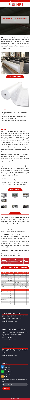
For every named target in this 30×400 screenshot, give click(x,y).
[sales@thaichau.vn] (10, 1)
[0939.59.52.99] (13, 1)
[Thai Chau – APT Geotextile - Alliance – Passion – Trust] (15, 4)
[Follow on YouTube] (6, 376)
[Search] (1, 4)
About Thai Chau (7, 365)
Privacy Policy (7, 374)
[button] (28, 4)
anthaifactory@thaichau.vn (11, 321)
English (16, 1)
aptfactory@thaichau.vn (10, 339)
